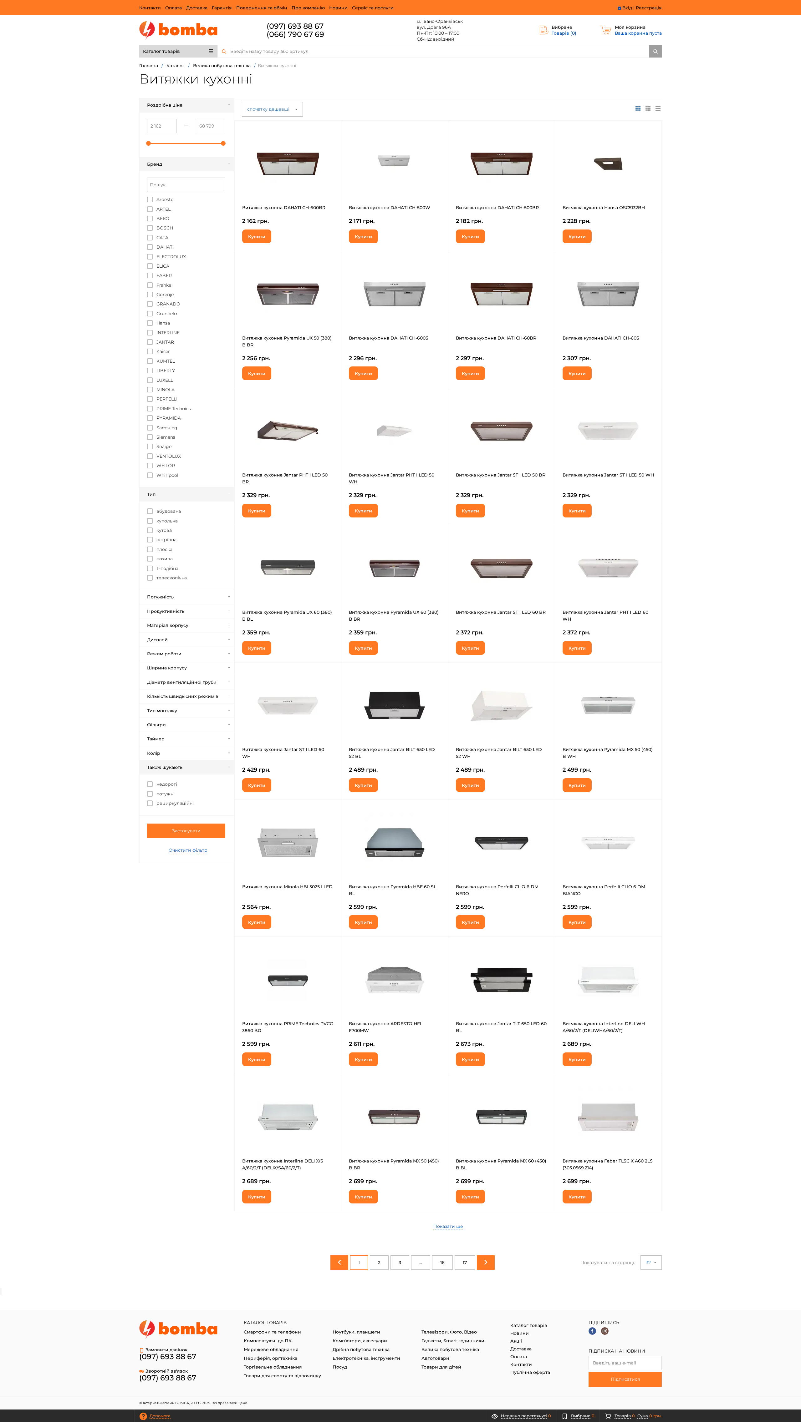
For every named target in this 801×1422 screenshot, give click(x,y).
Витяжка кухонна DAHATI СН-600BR (283, 207)
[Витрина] (638, 108)
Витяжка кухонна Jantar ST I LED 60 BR (501, 612)
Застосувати (186, 831)
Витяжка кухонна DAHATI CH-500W (389, 207)
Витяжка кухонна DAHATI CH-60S (601, 338)
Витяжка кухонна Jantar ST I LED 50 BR (500, 475)
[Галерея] (648, 108)
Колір (153, 753)
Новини (338, 8)
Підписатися (625, 1379)
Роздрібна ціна (164, 105)
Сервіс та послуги (373, 8)
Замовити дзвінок (166, 1350)
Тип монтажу (162, 711)
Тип (151, 494)
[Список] (658, 108)
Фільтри (156, 725)
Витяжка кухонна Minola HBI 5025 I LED (287, 887)
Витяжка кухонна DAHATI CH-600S (388, 338)
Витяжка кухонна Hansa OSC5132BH (604, 207)
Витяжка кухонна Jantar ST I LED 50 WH (608, 475)
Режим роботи (164, 654)
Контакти (150, 8)
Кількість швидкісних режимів (182, 696)
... (420, 1262)
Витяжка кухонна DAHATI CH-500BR (497, 207)
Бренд (154, 164)
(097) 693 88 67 (295, 26)
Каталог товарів (161, 51)
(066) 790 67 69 (295, 34)
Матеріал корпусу (167, 625)
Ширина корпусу (167, 668)
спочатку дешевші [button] (269, 109)
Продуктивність (165, 611)
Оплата (173, 8)
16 (442, 1262)
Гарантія (222, 8)
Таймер (156, 739)
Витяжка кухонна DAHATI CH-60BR (496, 338)
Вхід (627, 8)
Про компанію (308, 8)
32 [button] (649, 1262)
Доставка (196, 8)
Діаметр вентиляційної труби (182, 682)
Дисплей (157, 640)
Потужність (160, 597)
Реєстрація (649, 8)
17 (465, 1262)
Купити (256, 237)
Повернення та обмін (261, 8)
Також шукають (164, 767)
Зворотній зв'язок (166, 1371)
